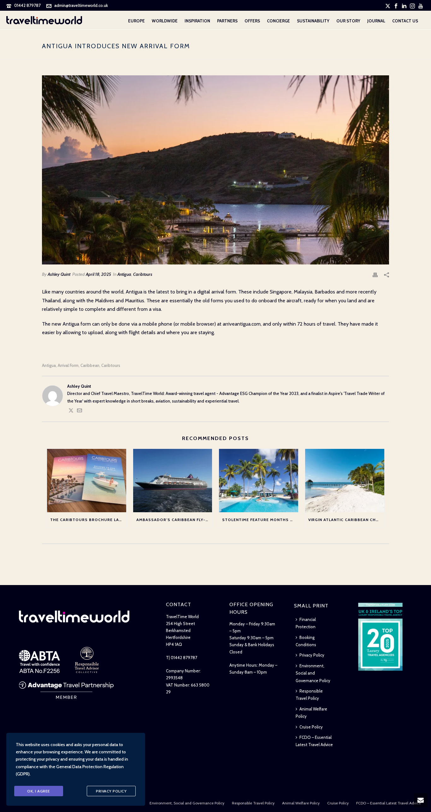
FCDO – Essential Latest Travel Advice (314, 741)
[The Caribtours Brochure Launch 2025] (86, 480)
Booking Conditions (306, 641)
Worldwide (165, 20)
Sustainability (313, 20)
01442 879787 (27, 5)
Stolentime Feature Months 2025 (260, 519)
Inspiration (197, 20)
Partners (227, 20)
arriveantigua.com (242, 324)
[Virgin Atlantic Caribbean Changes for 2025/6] (344, 480)
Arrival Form (68, 365)
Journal (376, 20)
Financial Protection (306, 623)
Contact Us (405, 20)
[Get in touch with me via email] (79, 411)
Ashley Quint (59, 274)
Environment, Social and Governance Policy (313, 673)
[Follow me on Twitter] (71, 411)
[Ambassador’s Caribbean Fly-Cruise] (172, 480)
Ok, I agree (38, 791)
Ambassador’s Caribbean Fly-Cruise (174, 519)
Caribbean (89, 365)
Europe (136, 20)
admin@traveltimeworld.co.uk (81, 5)
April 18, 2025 (98, 274)
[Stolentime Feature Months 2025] (258, 480)
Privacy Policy (311, 655)
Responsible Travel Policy (309, 694)
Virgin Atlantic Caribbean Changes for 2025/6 (346, 519)
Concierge (278, 20)
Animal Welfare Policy (311, 712)
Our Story (348, 20)
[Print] (375, 274)
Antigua (124, 274)
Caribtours (142, 274)
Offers (252, 20)
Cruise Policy (311, 726)
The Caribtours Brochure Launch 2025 (88, 519)
